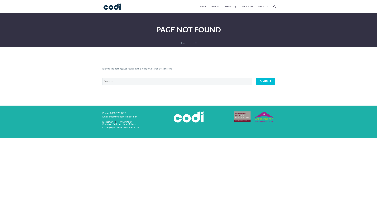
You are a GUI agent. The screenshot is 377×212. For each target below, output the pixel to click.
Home (203, 7)
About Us (215, 7)
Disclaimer (107, 122)
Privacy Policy (125, 122)
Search (265, 81)
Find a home (247, 7)
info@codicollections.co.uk (123, 117)
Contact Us (263, 7)
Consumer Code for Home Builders (119, 124)
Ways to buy (230, 7)
